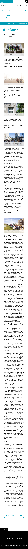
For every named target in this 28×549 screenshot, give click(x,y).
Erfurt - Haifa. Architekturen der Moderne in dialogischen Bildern (13, 59)
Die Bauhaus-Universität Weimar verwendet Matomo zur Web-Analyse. (14, 545)
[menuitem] (18, 5)
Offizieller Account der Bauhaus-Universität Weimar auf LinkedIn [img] (4, 529)
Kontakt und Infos (7, 10)
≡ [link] (27, 1)
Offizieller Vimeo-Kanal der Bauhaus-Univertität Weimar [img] (6, 529)
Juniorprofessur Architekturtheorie (8, 16)
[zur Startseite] (6, 1)
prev (6, 49)
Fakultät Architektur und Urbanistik (17, 23)
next (21, 49)
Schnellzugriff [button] (5, 5)
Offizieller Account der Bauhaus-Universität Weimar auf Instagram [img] (1, 529)
